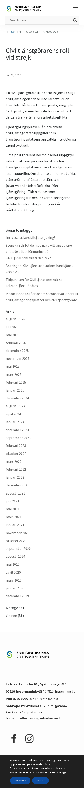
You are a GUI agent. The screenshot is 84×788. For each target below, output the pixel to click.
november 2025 (17, 358)
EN (19, 32)
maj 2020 (12, 564)
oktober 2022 (16, 453)
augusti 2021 (15, 493)
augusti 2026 (15, 319)
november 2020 (17, 533)
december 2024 (17, 398)
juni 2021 (12, 501)
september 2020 (18, 548)
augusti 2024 (15, 406)
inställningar (60, 772)
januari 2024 (15, 422)
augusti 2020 (15, 556)
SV (13, 32)
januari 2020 (15, 588)
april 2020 (13, 572)
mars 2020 (14, 580)
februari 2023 (16, 445)
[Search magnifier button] (75, 20)
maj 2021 (12, 509)
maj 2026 (12, 335)
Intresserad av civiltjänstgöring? (30, 237)
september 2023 (18, 437)
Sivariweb (33, 32)
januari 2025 (15, 390)
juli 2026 (12, 327)
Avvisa (40, 780)
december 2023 (17, 430)
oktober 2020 (16, 540)
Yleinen (11, 615)
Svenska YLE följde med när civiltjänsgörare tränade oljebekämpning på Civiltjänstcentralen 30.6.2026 (39, 251)
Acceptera (20, 780)
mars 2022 (14, 461)
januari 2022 (15, 477)
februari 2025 (16, 382)
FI (7, 32)
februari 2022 (16, 469)
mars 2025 (14, 374)
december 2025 (17, 350)
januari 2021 (15, 524)
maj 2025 (12, 366)
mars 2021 (14, 517)
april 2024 (13, 414)
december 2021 (17, 485)
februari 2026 (16, 342)
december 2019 (17, 596)
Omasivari (50, 32)
